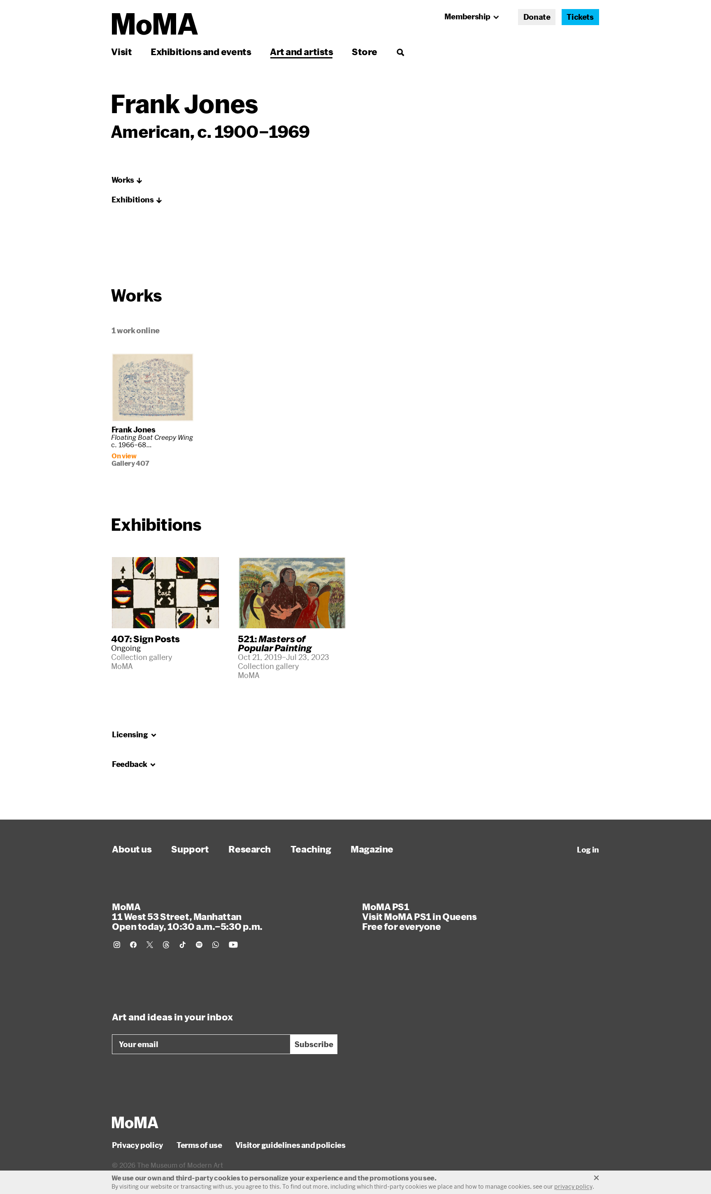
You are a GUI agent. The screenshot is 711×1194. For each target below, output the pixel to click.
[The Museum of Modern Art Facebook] (133, 944)
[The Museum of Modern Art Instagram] (117, 944)
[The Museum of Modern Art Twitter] (150, 944)
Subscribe (314, 1044)
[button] (127, 180)
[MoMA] (135, 1122)
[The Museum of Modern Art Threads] (166, 944)
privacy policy (573, 1186)
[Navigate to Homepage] (155, 24)
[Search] (400, 51)
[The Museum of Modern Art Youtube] (233, 944)
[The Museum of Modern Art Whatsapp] (215, 944)
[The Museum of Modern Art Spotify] (199, 944)
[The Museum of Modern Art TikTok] (182, 944)
